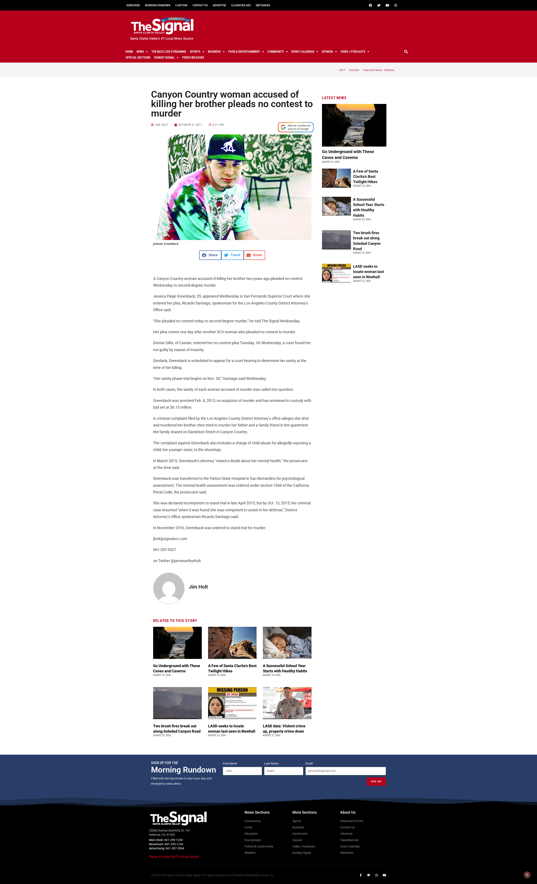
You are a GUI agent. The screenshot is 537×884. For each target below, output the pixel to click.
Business (214, 52)
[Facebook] (370, 5)
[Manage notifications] (527, 874)
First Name (230, 763)
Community (275, 52)
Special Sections (138, 57)
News (140, 52)
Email (309, 763)
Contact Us (200, 5)
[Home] (334, 70)
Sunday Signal (164, 57)
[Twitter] (379, 5)
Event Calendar (302, 52)
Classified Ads (241, 5)
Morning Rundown (157, 5)
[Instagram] (395, 5)
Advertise (219, 5)
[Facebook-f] (360, 875)
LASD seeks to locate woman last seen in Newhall (368, 271)
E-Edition (181, 5)
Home (129, 52)
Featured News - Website (378, 70)
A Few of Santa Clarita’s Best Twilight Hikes (365, 176)
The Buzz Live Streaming (168, 52)
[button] (406, 52)
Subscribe (133, 5)
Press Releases (193, 57)
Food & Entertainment (244, 52)
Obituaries (263, 5)
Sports (195, 52)
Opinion (327, 52)
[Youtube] (387, 5)
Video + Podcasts (352, 52)
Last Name (271, 763)
